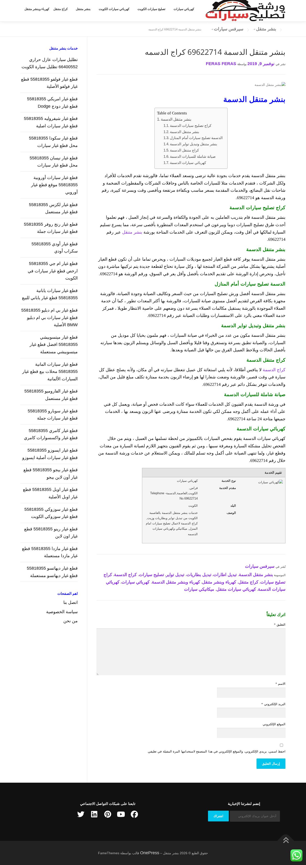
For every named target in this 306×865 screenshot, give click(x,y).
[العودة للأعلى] (285, 840)
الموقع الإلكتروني (274, 724)
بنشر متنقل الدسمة (176, 119)
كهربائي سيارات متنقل (236, 589)
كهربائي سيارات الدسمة (188, 163)
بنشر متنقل (83, 9)
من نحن (70, 620)
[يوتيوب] (121, 814)
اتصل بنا (70, 602)
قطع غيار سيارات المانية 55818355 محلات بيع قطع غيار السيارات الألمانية (50, 371)
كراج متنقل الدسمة (184, 150)
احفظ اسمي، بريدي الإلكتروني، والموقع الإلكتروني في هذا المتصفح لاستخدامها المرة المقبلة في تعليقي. (216, 751)
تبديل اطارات (225, 574)
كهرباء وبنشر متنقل (36, 9)
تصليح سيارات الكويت (151, 9)
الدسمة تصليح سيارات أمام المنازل (196, 138)
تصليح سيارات (151, 574)
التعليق (279, 624)
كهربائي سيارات (184, 9)
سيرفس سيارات (259, 566)
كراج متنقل (60, 9)
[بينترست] (107, 814)
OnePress (149, 852)
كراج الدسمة (274, 369)
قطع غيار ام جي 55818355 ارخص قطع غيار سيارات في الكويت (53, 271)
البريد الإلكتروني (273, 704)
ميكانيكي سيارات (199, 589)
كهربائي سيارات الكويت (114, 9)
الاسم (280, 683)
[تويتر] (80, 814)
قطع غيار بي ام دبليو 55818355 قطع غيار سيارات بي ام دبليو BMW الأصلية (49, 317)
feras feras (221, 63)
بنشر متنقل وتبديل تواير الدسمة (193, 144)
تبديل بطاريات (198, 574)
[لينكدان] (94, 814)
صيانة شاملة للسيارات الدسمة (193, 156)
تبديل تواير (175, 574)
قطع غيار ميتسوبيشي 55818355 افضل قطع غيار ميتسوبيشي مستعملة (54, 344)
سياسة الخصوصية (62, 611)
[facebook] (134, 814)
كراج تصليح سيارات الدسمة (190, 126)
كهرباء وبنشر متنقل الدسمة (176, 582)
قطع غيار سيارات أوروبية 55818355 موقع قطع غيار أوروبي (54, 185)
